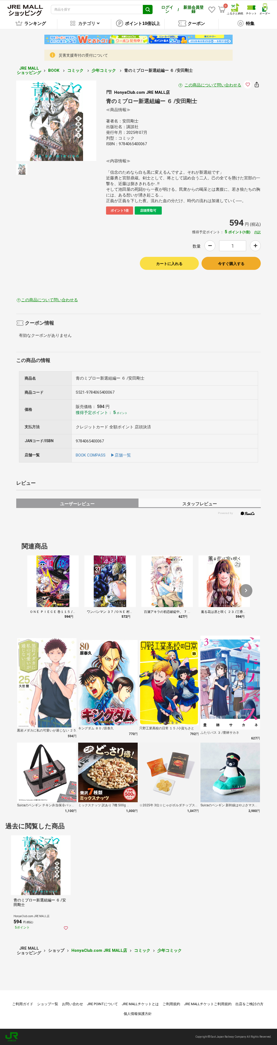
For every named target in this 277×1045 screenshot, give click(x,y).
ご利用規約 (171, 1004)
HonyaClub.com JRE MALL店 (99, 950)
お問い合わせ (72, 1004)
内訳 (257, 232)
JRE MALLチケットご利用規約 (208, 1004)
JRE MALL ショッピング (29, 70)
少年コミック (104, 70)
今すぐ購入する (231, 263)
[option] (56, 120)
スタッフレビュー (199, 503)
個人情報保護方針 (138, 1014)
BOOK (54, 70)
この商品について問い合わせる (212, 85)
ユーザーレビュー (77, 503)
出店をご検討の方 (249, 1004)
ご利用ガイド (22, 1004)
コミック (76, 70)
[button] (246, 590)
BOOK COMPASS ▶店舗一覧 (103, 455)
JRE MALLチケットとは (140, 1004)
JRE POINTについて (102, 1004)
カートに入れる (169, 263)
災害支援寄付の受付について (83, 55)
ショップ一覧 (47, 1004)
